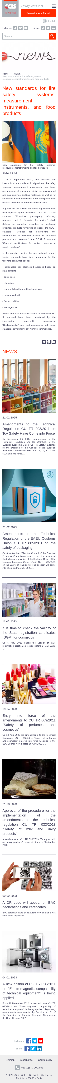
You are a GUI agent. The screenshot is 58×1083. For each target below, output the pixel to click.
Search (52, 36)
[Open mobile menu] (54, 6)
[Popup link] (45, 21)
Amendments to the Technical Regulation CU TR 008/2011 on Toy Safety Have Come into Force (29, 428)
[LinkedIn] (54, 342)
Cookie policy (45, 1059)
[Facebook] (49, 342)
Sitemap (10, 1059)
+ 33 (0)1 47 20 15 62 (32, 6)
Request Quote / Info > (38, 13)
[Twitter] (44, 342)
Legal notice (26, 1059)
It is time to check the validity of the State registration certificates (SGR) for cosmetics (29, 632)
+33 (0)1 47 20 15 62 (32, 1067)
